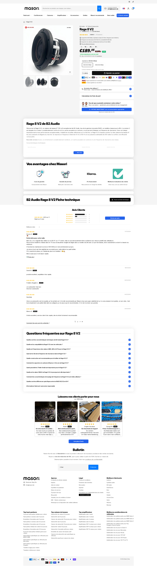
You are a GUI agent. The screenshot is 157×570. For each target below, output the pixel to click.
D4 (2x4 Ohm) (99, 65)
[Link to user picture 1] (30, 260)
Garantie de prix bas (65, 181)
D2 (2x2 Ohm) (87, 65)
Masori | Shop (127, 559)
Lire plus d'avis (78, 441)
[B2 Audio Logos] (29, 27)
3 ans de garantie (39, 181)
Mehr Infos (79, 152)
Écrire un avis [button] (115, 218)
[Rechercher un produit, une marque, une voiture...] (99, 8)
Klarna (119, 80)
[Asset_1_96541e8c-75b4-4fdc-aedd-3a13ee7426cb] (31, 479)
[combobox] (71, 8)
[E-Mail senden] (130, 89)
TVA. (83, 56)
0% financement (92, 181)
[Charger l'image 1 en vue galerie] (29, 82)
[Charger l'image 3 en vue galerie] (54, 82)
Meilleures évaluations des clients (118, 181)
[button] (133, 8)
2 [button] (77, 321)
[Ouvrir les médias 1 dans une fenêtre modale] (48, 50)
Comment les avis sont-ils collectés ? (37, 323)
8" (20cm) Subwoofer (92, 26)
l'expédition (99, 56)
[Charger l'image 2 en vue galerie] (42, 82)
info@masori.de (30, 485)
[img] (91, 34)
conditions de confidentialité (93, 459)
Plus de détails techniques (88, 44)
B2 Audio (82, 26)
